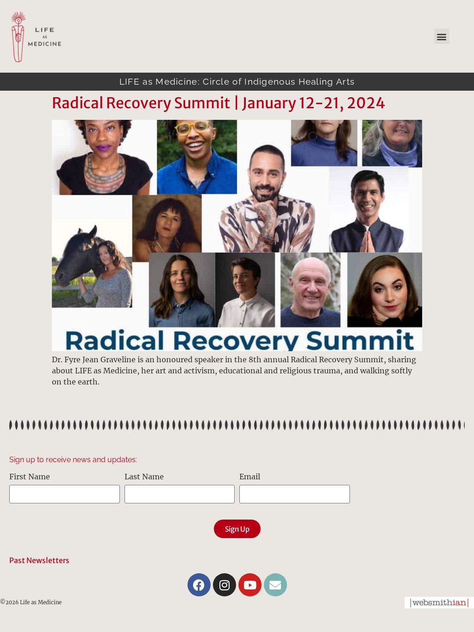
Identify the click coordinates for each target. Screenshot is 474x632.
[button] (441, 36)
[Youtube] (250, 584)
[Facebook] (199, 584)
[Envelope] (275, 584)
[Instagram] (224, 584)
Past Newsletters (39, 560)
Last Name (144, 477)
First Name (29, 477)
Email (249, 477)
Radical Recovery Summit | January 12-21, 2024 (219, 103)
